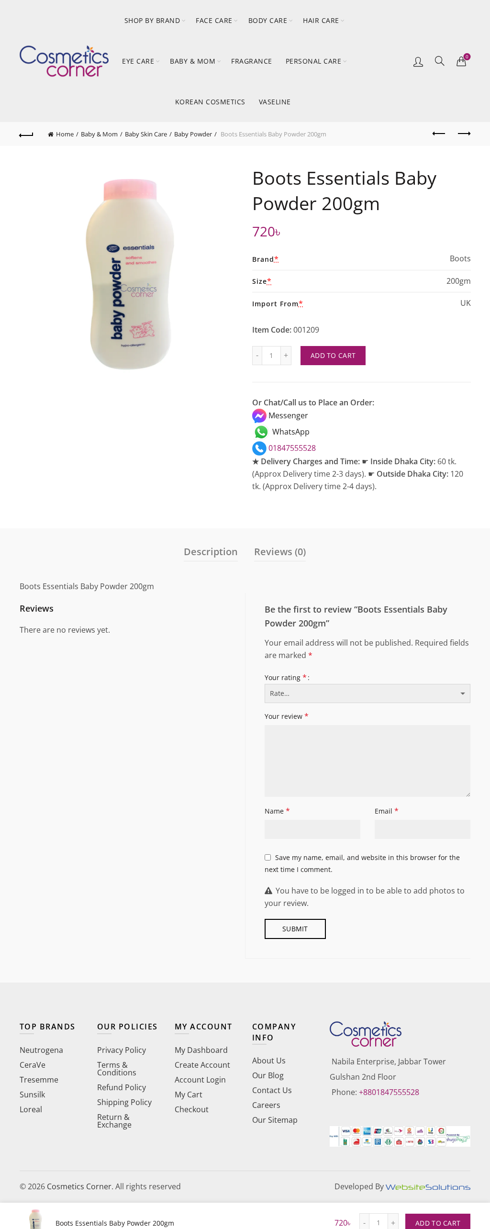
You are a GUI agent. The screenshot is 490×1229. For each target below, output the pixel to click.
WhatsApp (290, 431)
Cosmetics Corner (79, 1186)
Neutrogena (41, 1050)
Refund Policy (121, 1087)
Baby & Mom (192, 61)
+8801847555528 (389, 1092)
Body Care (268, 20)
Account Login (200, 1079)
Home (65, 134)
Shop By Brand (152, 20)
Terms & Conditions (116, 1069)
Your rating (286, 677)
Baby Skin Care (146, 134)
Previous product (439, 134)
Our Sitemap (275, 1120)
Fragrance (251, 61)
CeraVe (32, 1065)
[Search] (439, 61)
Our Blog (268, 1075)
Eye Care (138, 61)
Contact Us (272, 1090)
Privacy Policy (121, 1050)
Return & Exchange (114, 1121)
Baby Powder (193, 134)
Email (387, 810)
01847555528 (291, 448)
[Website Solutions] (428, 1186)
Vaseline (275, 101)
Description (211, 551)
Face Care (214, 20)
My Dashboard (201, 1050)
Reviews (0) (280, 551)
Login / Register (418, 61)
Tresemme (39, 1079)
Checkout (192, 1109)
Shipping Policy (124, 1102)
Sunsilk (32, 1094)
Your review (287, 716)
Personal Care (314, 61)
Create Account (202, 1065)
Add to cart (333, 355)
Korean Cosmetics (210, 101)
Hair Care (321, 20)
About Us (269, 1060)
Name (277, 810)
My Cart (188, 1094)
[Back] (27, 134)
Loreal (31, 1109)
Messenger (287, 415)
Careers (266, 1105)
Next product (463, 134)
